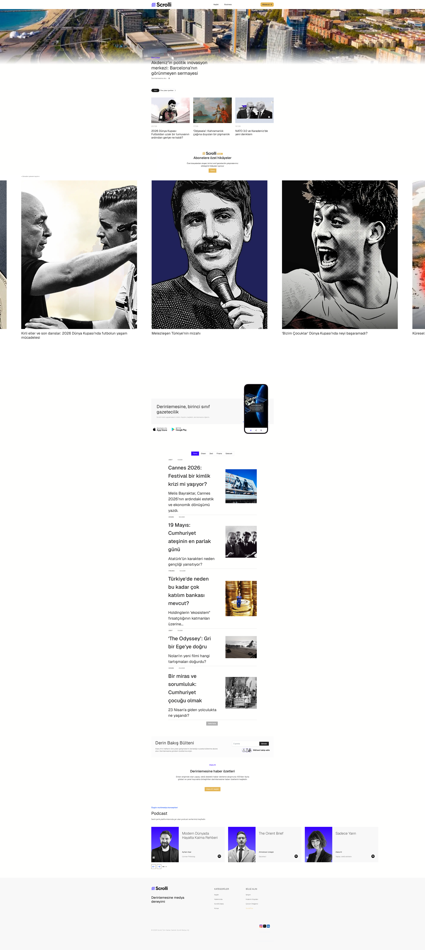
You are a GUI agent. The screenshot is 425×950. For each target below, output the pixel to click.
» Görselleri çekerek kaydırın (30, 176)
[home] (167, 4)
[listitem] (82, 275)
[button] (153, 866)
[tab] (195, 454)
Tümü (212, 170)
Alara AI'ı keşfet (212, 789)
